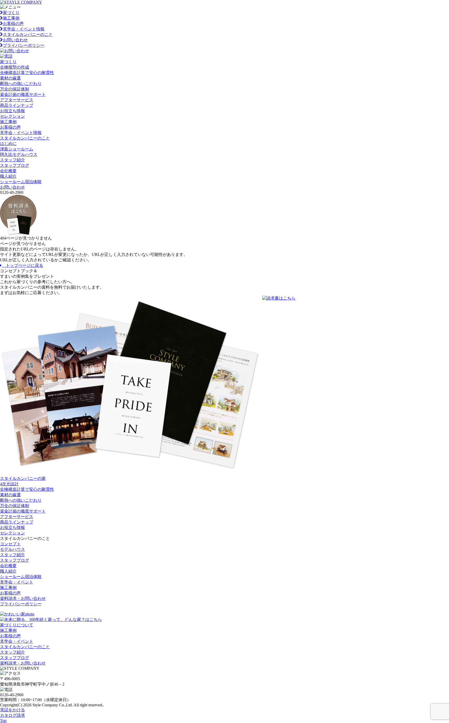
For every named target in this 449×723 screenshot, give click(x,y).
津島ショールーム (16, 149)
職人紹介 (8, 176)
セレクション (12, 116)
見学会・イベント (16, 582)
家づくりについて (16, 625)
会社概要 (8, 171)
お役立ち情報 (12, 111)
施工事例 (11, 18)
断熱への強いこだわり (21, 83)
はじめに (8, 143)
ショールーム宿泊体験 (21, 182)
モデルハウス (12, 549)
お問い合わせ (15, 40)
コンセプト (10, 544)
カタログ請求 (12, 715)
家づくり (11, 12)
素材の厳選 (10, 78)
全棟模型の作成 (14, 67)
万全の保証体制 (14, 89)
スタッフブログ (14, 165)
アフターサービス (16, 100)
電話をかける (12, 710)
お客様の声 (13, 23)
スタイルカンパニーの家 (23, 478)
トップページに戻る (22, 265)
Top (3, 720)
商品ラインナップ (16, 105)
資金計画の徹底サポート (23, 94)
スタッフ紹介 (12, 160)
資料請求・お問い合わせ (23, 598)
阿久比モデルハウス (18, 154)
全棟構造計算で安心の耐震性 (27, 72)
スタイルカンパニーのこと (28, 34)
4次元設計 (9, 484)
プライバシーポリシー (23, 45)
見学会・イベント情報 (23, 29)
